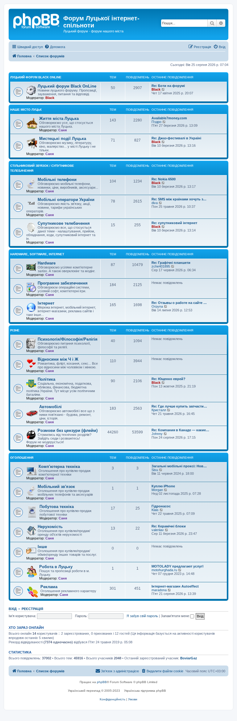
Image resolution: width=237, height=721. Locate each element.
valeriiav (158, 530)
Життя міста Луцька (59, 118)
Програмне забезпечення (63, 283)
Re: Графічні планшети (171, 262)
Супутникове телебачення (64, 223)
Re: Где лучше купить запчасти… (179, 406)
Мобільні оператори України (66, 199)
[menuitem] (54, 47)
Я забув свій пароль (142, 616)
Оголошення (21, 457)
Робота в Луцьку (56, 566)
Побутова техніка (57, 506)
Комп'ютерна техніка (59, 466)
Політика (46, 379)
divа (155, 203)
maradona (159, 590)
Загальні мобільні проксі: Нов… (179, 466)
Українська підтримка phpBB (145, 690)
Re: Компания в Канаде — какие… (180, 430)
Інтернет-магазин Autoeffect (175, 586)
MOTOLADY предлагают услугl (177, 566)
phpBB (102, 682)
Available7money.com (169, 118)
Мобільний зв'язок (56, 486)
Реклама (48, 586)
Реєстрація (32, 609)
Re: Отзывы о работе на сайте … (179, 303)
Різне (14, 330)
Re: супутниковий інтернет (174, 223)
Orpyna (157, 306)
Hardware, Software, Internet (37, 254)
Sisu (155, 470)
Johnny (157, 434)
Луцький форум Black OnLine (35, 77)
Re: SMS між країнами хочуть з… (179, 199)
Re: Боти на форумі (168, 86)
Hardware (47, 263)
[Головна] (36, 20)
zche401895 (161, 266)
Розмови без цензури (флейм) (68, 430)
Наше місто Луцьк (26, 109)
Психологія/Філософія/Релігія (68, 339)
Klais (155, 510)
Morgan (157, 490)
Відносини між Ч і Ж (58, 359)
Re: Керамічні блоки (169, 526)
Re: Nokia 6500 (164, 179)
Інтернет (46, 303)
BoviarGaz (188, 658)
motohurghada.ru (164, 570)
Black (49, 98)
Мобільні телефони (57, 179)
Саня (62, 130)
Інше (42, 546)
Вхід (13, 609)
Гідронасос (161, 506)
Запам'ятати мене (175, 616)
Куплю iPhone (163, 486)
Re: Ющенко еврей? (168, 379)
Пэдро (156, 122)
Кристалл (159, 410)
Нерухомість (50, 526)
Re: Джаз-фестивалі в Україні (176, 138)
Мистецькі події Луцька (62, 138)
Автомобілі (50, 406)
